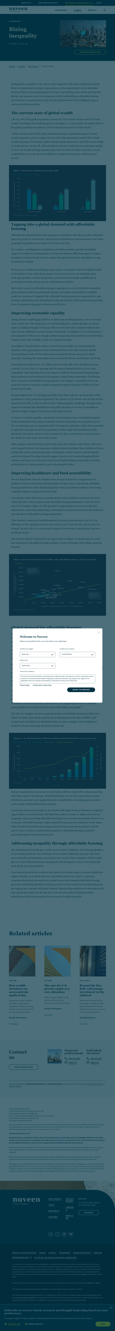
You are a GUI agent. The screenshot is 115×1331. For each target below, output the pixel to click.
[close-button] (99, 632)
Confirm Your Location (67, 649)
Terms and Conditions (27, 672)
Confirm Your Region (26, 649)
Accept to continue (81, 690)
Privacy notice (25, 685)
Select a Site (24, 660)
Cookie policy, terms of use (42, 685)
